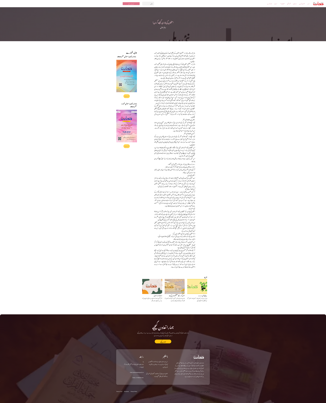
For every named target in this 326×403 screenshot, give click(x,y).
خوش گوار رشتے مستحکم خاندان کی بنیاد (177, 295)
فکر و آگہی (288, 3)
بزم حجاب (295, 3)
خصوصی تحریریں (302, 3)
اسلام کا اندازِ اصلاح (158, 295)
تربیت (275, 3)
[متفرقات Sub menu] (280, 3)
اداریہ (308, 3)
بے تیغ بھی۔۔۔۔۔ (202, 295)
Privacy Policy (134, 391)
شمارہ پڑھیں (126, 96)
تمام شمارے (269, 3)
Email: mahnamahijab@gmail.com (137, 372)
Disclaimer (126, 391)
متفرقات (283, 3)
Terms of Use (119, 391)
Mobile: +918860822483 (138, 377)
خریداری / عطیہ (131, 3)
